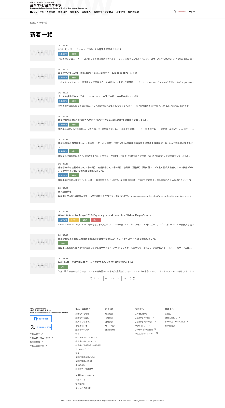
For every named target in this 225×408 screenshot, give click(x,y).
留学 (77, 333)
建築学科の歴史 (82, 317)
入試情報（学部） (143, 317)
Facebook (43, 318)
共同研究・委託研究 (84, 369)
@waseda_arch (44, 326)
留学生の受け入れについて (87, 341)
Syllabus (181, 321)
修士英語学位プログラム (86, 337)
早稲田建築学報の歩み (85, 357)
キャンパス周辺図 (83, 387)
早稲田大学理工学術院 (40, 337)
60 (119, 278)
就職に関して (171, 317)
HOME (33, 12)
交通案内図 (80, 383)
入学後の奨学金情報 (144, 329)
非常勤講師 (110, 329)
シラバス (169, 321)
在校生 (168, 313)
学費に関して (141, 325)
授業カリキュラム (83, 321)
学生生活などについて (145, 333)
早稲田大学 (35, 333)
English (192, 11)
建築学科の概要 (82, 313)
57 (99, 278)
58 (106, 278)
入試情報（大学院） (144, 321)
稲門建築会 (133, 12)
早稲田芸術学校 (37, 345)
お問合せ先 (80, 380)
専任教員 (109, 317)
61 (126, 278)
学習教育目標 (81, 325)
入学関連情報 (141, 313)
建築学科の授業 (82, 329)
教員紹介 (109, 313)
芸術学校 (120, 12)
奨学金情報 (170, 325)
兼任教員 (109, 321)
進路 (77, 353)
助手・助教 (110, 325)
